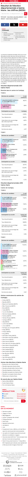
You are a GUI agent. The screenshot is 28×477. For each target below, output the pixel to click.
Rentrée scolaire (6, 411)
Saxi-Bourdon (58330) (8, 353)
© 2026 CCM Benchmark (14, 459)
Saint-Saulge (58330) (7, 349)
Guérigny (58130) (6, 320)
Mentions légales (10, 457)
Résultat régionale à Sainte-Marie (11, 366)
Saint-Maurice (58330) (8, 347)
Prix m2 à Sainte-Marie (8, 385)
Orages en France (7, 413)
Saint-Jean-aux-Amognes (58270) (11, 343)
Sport (4, 396)
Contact (5, 454)
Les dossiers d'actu (8, 398)
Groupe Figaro (18, 457)
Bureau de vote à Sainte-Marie (10, 364)
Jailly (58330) (5, 322)
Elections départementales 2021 (12, 3)
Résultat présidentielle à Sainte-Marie (12, 368)
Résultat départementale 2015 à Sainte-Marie (8, 39)
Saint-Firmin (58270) (7, 339)
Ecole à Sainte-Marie (7, 383)
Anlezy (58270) (6, 300)
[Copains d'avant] (7, 472)
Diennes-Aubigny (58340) (9, 314)
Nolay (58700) (6, 329)
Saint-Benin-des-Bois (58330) (15, 17)
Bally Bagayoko (6, 415)
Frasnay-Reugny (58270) (8, 318)
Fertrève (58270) (6, 316)
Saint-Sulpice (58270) (8, 351)
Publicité (25, 453)
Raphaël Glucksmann (8, 423)
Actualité (5, 394)
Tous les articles (11, 454)
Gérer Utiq (24, 456)
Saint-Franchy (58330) (12, 18)
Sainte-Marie (18, 35)
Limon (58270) (6, 325)
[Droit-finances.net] (20, 469)
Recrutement (21, 454)
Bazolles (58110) (6, 302)
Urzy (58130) (5, 355)
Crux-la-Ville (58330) (7, 312)
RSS (17, 454)
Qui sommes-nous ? (5, 453)
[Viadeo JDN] (20, 472)
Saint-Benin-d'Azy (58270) (9, 335)
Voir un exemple (21, 394)
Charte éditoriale (18, 453)
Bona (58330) (5, 308)
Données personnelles (6, 456)
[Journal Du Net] (7, 469)
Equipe (12, 453)
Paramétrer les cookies (16, 456)
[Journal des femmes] (7, 466)
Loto (3, 427)
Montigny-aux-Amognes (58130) (10, 327)
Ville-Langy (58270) (7, 359)
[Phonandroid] (20, 475)
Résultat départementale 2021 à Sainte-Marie (8, 34)
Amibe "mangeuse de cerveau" (10, 417)
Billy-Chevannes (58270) (8, 306)
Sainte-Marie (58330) (7, 381)
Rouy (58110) (5, 333)
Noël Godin (5, 421)
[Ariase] (7, 475)
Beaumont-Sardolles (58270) (10, 304)
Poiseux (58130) (6, 331)
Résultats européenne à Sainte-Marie (12, 372)
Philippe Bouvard (7, 419)
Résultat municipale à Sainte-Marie (11, 374)
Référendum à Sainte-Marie (9, 376)
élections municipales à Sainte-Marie (15, 80)
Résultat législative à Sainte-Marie (11, 370)
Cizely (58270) (6, 310)
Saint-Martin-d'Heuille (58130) (10, 345)
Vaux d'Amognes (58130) (8, 357)
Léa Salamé (5, 425)
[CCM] (20, 466)
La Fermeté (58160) (7, 323)
